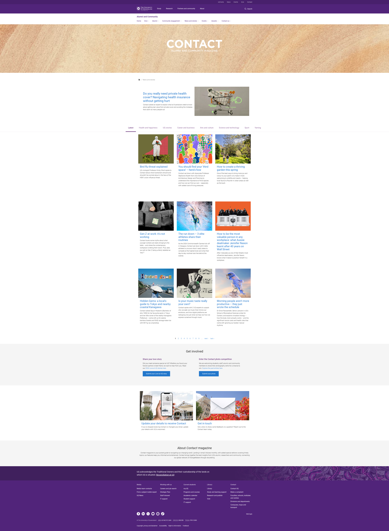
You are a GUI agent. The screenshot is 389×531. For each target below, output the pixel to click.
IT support (163, 499)
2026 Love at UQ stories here (155, 368)
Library (209, 489)
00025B (180, 520)
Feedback (186, 526)
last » (212, 338)
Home (139, 21)
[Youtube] (153, 514)
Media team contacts (144, 489)
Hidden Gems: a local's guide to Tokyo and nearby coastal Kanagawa (155, 304)
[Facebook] (138, 514)
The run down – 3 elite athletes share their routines (191, 237)
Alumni (154, 21)
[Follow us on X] (148, 514)
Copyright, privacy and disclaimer (147, 526)
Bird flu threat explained (154, 166)
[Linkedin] (143, 514)
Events (236, 2)
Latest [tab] (130, 128)
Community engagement (171, 21)
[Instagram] (157, 514)
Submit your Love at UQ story (156, 374)
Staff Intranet (165, 495)
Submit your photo (208, 374)
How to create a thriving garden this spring (231, 168)
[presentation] (131, 128)
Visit (208, 499)
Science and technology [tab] (229, 128)
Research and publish (214, 495)
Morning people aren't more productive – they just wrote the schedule (233, 304)
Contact (249, 2)
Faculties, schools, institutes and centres (240, 496)
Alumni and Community (147, 16)
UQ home (221, 2)
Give (242, 2)
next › (206, 338)
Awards (214, 21)
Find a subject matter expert (147, 492)
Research (169, 9)
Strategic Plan (165, 492)
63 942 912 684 (166, 520)
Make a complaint (236, 492)
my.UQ (186, 489)
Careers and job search (168, 489)
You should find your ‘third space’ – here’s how (193, 168)
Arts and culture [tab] (206, 128)
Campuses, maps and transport (238, 506)
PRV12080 (193, 520)
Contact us (225, 21)
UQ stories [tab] (167, 128)
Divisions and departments (240, 501)
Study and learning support (216, 492)
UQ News (140, 495)
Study (159, 9)
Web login (249, 514)
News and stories (191, 21)
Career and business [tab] (186, 128)
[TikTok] (162, 514)
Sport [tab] (247, 128)
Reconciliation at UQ (165, 475)
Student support (189, 499)
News (228, 2)
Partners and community (186, 9)
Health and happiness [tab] (148, 128)
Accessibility (163, 526)
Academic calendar (190, 495)
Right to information (174, 526)
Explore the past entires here (212, 368)
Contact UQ (234, 489)
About (202, 9)
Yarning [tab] (258, 128)
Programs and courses (192, 492)
